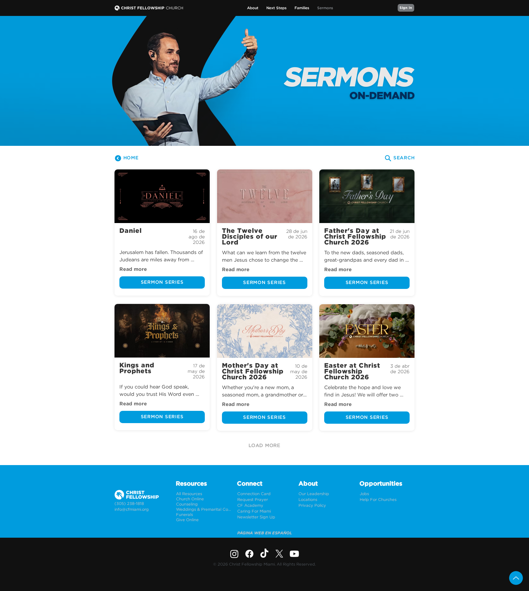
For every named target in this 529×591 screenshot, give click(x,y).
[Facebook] (249, 553)
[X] (279, 553)
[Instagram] (234, 553)
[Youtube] (294, 553)
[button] (252, 8)
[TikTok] (264, 553)
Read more (133, 269)
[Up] (516, 578)
